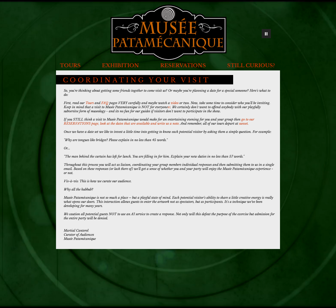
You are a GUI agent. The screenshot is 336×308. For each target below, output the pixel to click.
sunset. (244, 123)
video (175, 103)
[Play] (266, 33)
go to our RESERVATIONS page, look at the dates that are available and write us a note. (159, 121)
